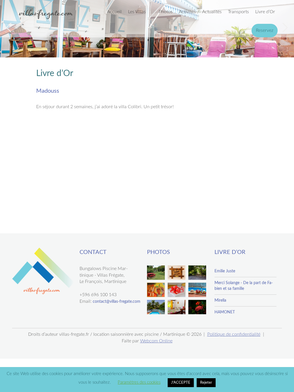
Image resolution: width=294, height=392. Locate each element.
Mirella (220, 300)
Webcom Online (156, 341)
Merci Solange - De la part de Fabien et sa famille (243, 286)
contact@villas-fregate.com (116, 302)
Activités (187, 11)
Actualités (212, 11)
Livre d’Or (265, 11)
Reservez (264, 30)
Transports (238, 11)
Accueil (114, 11)
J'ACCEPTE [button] (180, 383)
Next (284, 27)
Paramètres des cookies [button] (139, 382)
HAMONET (224, 312)
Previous (10, 27)
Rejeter (206, 383)
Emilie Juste (224, 271)
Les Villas (137, 11)
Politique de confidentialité (233, 334)
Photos (166, 11)
